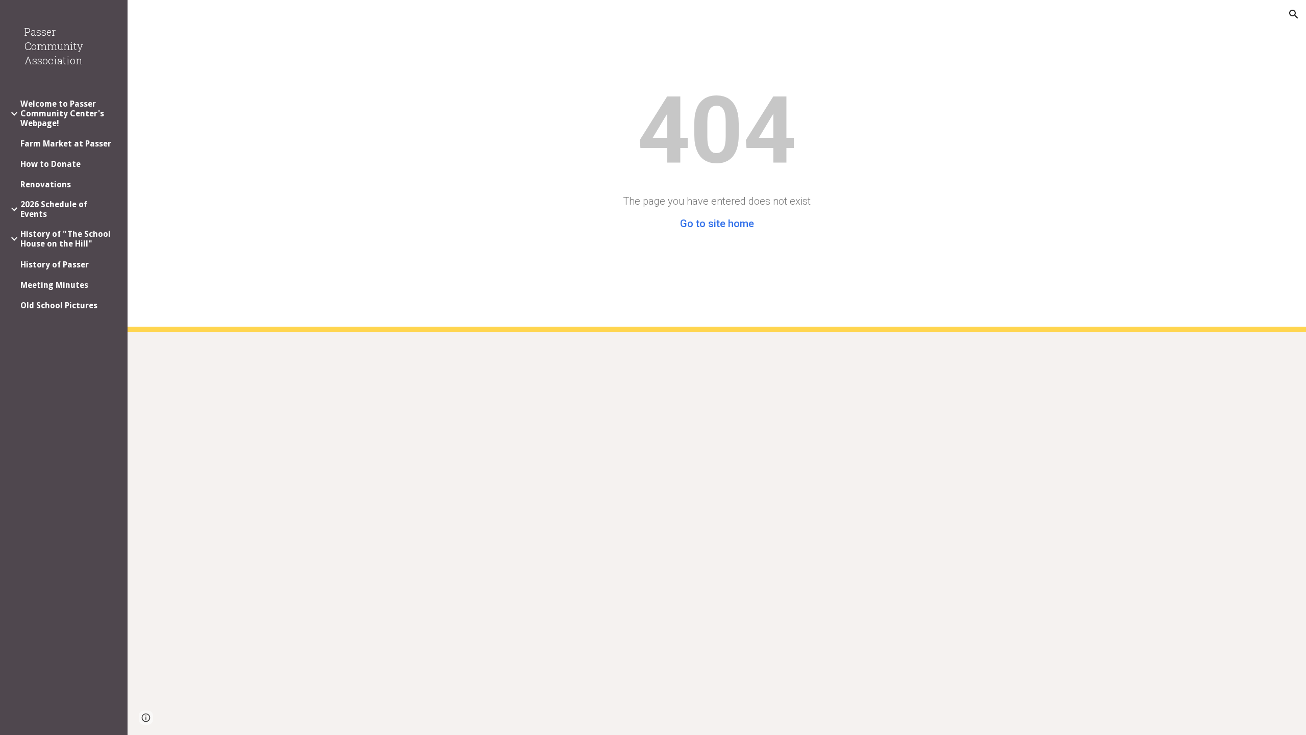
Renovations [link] (45, 184)
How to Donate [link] (50, 164)
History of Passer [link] (54, 265)
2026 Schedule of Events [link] (53, 209)
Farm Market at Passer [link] (65, 144)
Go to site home (717, 223)
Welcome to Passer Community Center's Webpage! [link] (62, 113)
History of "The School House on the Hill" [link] (65, 239)
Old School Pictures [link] (58, 305)
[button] (1294, 14)
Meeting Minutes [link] (54, 285)
